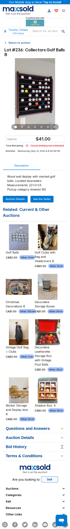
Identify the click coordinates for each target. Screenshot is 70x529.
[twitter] (25, 524)
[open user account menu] (49, 11)
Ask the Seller (42, 199)
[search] (63, 31)
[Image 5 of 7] (41, 127)
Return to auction (19, 42)
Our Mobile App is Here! (35, 2)
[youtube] (45, 524)
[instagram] (5, 524)
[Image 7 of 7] (54, 127)
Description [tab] (21, 165)
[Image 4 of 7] (35, 127)
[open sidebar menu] (63, 11)
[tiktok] (55, 524)
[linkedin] (35, 524)
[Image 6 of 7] (48, 127)
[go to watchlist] (56, 11)
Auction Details (15, 199)
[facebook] (15, 524)
